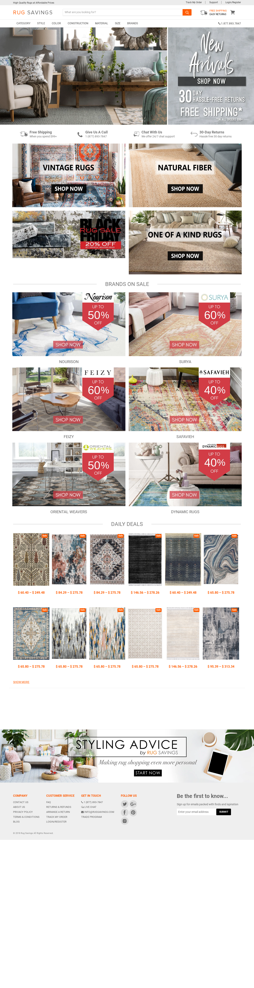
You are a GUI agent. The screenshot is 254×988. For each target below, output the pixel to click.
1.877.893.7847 (230, 23)
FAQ (48, 802)
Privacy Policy (23, 811)
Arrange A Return (58, 811)
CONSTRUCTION (78, 23)
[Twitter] (124, 804)
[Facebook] (124, 812)
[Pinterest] (133, 812)
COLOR (56, 23)
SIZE (117, 23)
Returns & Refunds (58, 806)
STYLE (41, 23)
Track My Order (194, 2)
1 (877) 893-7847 (93, 802)
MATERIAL (101, 23)
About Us (19, 806)
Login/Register (233, 2)
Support (213, 2)
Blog (16, 821)
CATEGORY (23, 23)
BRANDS (132, 23)
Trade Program (91, 816)
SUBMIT (223, 811)
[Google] (133, 804)
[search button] (187, 12)
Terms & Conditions (26, 816)
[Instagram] (124, 820)
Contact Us (20, 802)
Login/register (56, 821)
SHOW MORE (21, 682)
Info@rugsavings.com (99, 811)
